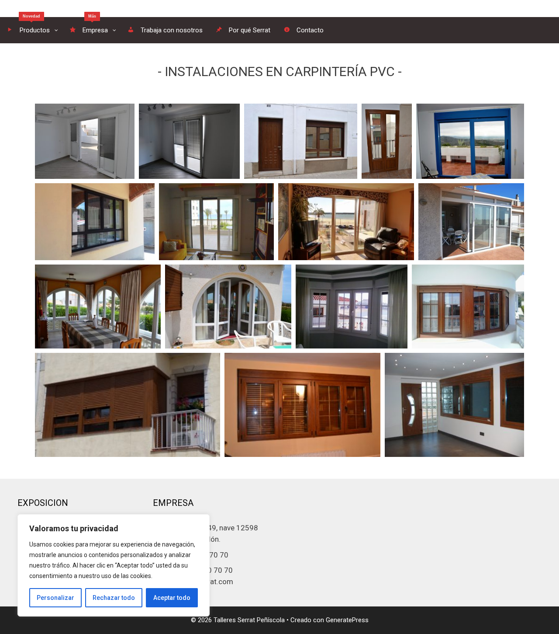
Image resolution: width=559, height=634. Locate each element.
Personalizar (55, 597)
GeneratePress (347, 620)
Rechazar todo (114, 597)
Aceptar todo (171, 597)
